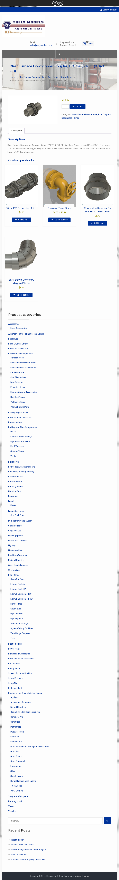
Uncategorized (15, 801)
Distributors (15, 727)
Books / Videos (15, 422)
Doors (13, 431)
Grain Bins (15, 751)
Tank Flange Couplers (20, 633)
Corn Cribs (15, 722)
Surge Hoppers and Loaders (23, 781)
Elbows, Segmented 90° (21, 594)
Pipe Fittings (13, 575)
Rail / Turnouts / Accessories (21, 659)
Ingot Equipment (15, 535)
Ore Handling (14, 570)
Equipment (13, 496)
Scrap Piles (13, 683)
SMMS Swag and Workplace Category (28, 849)
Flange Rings (16, 604)
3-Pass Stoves (17, 358)
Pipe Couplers (104, 114)
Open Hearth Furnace (18, 565)
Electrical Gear (14, 491)
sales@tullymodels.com (41, 45)
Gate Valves (15, 609)
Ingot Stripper (17, 840)
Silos (12, 771)
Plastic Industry (15, 644)
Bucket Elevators (18, 707)
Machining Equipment (18, 555)
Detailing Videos (15, 486)
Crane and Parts (15, 476)
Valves (11, 806)
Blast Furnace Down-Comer (60, 77)
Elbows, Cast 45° (18, 584)
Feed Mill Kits (16, 741)
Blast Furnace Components (31, 77)
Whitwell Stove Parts (19, 407)
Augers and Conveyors (20, 702)
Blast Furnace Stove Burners (23, 367)
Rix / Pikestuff (14, 663)
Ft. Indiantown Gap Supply (20, 521)
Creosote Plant (15, 481)
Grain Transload (17, 761)
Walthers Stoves (17, 402)
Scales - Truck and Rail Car (20, 673)
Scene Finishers (15, 678)
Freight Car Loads (16, 511)
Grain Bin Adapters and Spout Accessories (29, 746)
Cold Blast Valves (18, 377)
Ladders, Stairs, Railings (21, 436)
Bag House (13, 339)
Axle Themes (83, 876)
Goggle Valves (14, 531)
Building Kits (13, 462)
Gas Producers (15, 526)
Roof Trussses (17, 446)
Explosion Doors (17, 387)
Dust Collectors (17, 732)
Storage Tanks (17, 451)
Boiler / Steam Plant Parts (20, 417)
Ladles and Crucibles (17, 540)
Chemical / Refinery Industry (21, 471)
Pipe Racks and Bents (20, 441)
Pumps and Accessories (19, 654)
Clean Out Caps (17, 579)
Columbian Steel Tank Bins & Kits (25, 712)
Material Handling (16, 560)
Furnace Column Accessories (23, 392)
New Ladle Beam (19, 854)
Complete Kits (16, 717)
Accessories (13, 324)
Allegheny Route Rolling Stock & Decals (26, 334)
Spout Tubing (16, 776)
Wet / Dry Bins (16, 791)
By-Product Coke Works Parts (21, 467)
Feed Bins (14, 736)
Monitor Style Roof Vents (22, 844)
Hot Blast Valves (17, 397)
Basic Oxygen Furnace (18, 344)
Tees (12, 638)
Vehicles (12, 811)
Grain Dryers (16, 756)
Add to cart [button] (23, 220)
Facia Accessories (18, 328)
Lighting (12, 545)
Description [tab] (16, 130)
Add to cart (77, 106)
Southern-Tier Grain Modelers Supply (25, 693)
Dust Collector (16, 382)
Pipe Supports (16, 618)
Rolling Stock (14, 668)
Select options (61, 220)
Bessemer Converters (18, 348)
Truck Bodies (16, 786)
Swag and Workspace (18, 796)
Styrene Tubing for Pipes (21, 628)
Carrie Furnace (17, 372)
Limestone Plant (15, 550)
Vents (13, 456)
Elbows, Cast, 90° (18, 589)
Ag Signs (14, 697)
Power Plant (13, 649)
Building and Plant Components (22, 427)
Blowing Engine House (18, 412)
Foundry (12, 501)
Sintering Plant (15, 688)
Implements (15, 766)
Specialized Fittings (70, 118)
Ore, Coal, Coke (17, 515)
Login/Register (110, 10)
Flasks (13, 505)
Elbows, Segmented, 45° (21, 599)
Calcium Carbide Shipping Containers (28, 859)
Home (12, 77)
